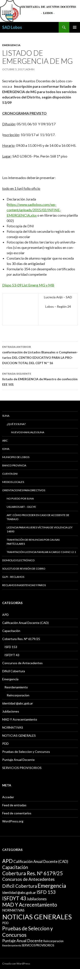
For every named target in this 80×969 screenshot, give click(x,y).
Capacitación (11, 631)
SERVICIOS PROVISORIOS (22, 768)
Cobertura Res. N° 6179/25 (21, 639)
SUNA (5, 415)
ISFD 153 (10, 647)
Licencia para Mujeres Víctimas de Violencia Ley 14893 (39, 529)
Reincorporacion (18, 695)
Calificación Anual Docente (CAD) (25, 623)
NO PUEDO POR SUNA (20, 498)
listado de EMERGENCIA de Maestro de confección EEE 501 (40, 379)
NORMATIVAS (12, 727)
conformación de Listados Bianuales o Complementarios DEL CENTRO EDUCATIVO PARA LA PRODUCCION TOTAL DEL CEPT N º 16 (40, 355)
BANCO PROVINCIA (14, 465)
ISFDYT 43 (11, 655)
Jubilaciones (10, 711)
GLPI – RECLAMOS (13, 576)
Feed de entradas (14, 805)
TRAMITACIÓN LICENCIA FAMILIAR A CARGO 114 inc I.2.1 (41, 552)
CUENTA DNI (10, 473)
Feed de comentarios (16, 813)
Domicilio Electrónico (18, 560)
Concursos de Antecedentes (22, 663)
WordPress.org (12, 821)
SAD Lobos (12, 27)
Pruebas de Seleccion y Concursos (26, 751)
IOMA (5, 448)
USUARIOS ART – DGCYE (21, 506)
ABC (5, 440)
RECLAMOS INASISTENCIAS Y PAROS (24, 585)
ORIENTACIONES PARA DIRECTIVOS (23, 490)
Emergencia (11, 45)
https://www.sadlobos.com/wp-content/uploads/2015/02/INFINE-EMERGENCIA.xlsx (34, 209)
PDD (5, 743)
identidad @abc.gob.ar (17, 703)
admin (30, 69)
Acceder (8, 797)
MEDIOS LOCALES (13, 482)
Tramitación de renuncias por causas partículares (33, 541)
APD (5, 615)
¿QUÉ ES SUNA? (16, 424)
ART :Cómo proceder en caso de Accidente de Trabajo (38, 517)
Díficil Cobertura (13, 671)
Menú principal (74, 27)
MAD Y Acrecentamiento (19, 719)
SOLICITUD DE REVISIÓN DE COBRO (23, 568)
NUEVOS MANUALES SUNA (27, 432)
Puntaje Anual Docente (18, 760)
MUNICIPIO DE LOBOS (15, 457)
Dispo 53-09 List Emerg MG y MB (28, 285)
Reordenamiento (16, 687)
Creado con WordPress (16, 963)
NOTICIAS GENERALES (19, 735)
